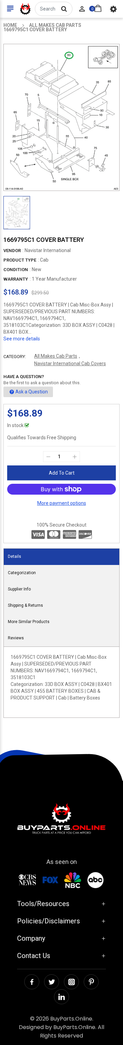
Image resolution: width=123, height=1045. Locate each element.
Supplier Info (19, 589)
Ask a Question (31, 391)
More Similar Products (29, 621)
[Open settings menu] (113, 9)
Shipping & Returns (25, 605)
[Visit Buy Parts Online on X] (51, 981)
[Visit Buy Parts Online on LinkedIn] (61, 996)
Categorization (22, 572)
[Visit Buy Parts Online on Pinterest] (91, 981)
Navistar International (48, 250)
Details (14, 556)
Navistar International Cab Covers (70, 363)
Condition (15, 269)
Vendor (12, 250)
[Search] (64, 9)
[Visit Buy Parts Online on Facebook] (31, 981)
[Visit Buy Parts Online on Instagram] (71, 981)
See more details (21, 338)
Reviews (16, 638)
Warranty (15, 279)
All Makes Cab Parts (55, 356)
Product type (19, 260)
